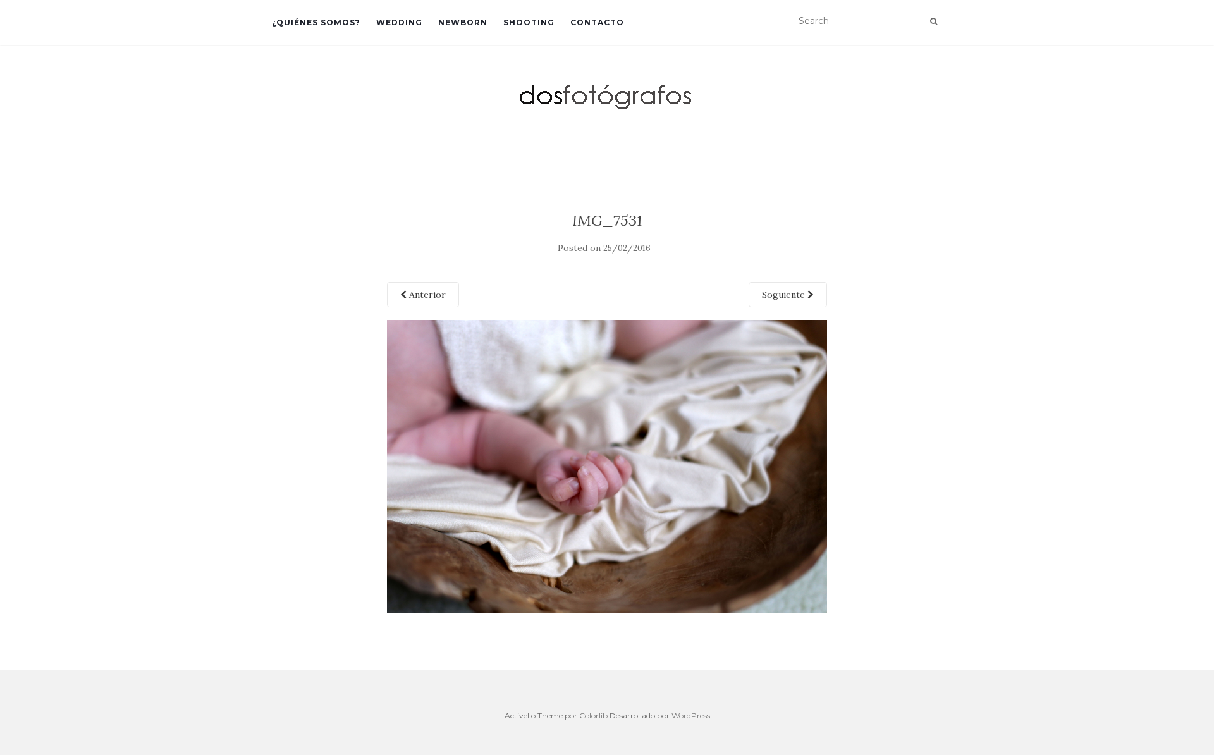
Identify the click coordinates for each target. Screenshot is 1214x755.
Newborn (462, 22)
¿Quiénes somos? (316, 22)
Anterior (426, 294)
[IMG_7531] (607, 465)
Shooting (529, 22)
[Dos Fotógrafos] (607, 95)
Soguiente (784, 294)
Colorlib (593, 715)
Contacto (597, 22)
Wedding (399, 22)
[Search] (933, 21)
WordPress (690, 715)
